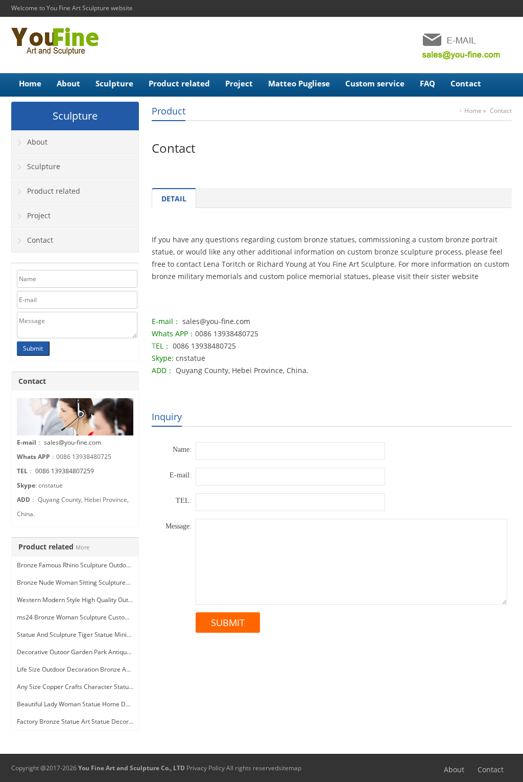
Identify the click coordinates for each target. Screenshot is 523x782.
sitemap (289, 768)
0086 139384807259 (64, 471)
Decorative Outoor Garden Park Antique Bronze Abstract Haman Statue (118, 652)
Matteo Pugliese (299, 83)
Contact (465, 83)
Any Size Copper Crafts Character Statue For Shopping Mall (101, 686)
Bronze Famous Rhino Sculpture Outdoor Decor (84, 565)
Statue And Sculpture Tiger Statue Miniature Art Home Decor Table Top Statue (128, 634)
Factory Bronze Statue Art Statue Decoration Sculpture (94, 721)
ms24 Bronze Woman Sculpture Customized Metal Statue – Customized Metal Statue (137, 617)
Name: (182, 449)
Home (30, 83)
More (82, 547)
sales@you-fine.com (72, 442)
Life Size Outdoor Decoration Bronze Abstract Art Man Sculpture (108, 669)
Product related (179, 83)
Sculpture (114, 83)
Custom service (375, 83)
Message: (178, 526)
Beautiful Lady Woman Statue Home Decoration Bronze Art (101, 704)
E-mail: (181, 475)
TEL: (184, 500)
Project (239, 83)
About (68, 83)
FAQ (427, 83)
